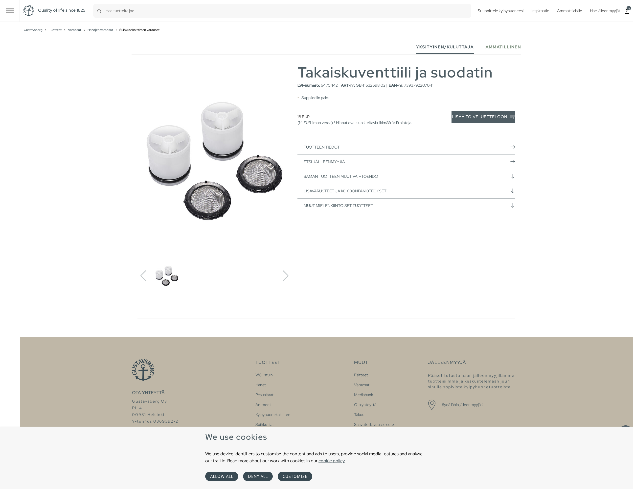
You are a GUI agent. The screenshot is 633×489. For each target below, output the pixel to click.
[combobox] (288, 11)
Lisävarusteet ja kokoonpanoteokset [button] (345, 191)
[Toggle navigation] (10, 11)
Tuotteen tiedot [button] (322, 147)
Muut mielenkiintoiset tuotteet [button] (338, 205)
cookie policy (331, 460)
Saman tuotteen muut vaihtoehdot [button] (342, 176)
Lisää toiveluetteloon (480, 116)
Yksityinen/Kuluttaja (445, 47)
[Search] (99, 11)
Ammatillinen (503, 47)
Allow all (221, 476)
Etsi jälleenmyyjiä (324, 161)
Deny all (258, 476)
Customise (295, 476)
